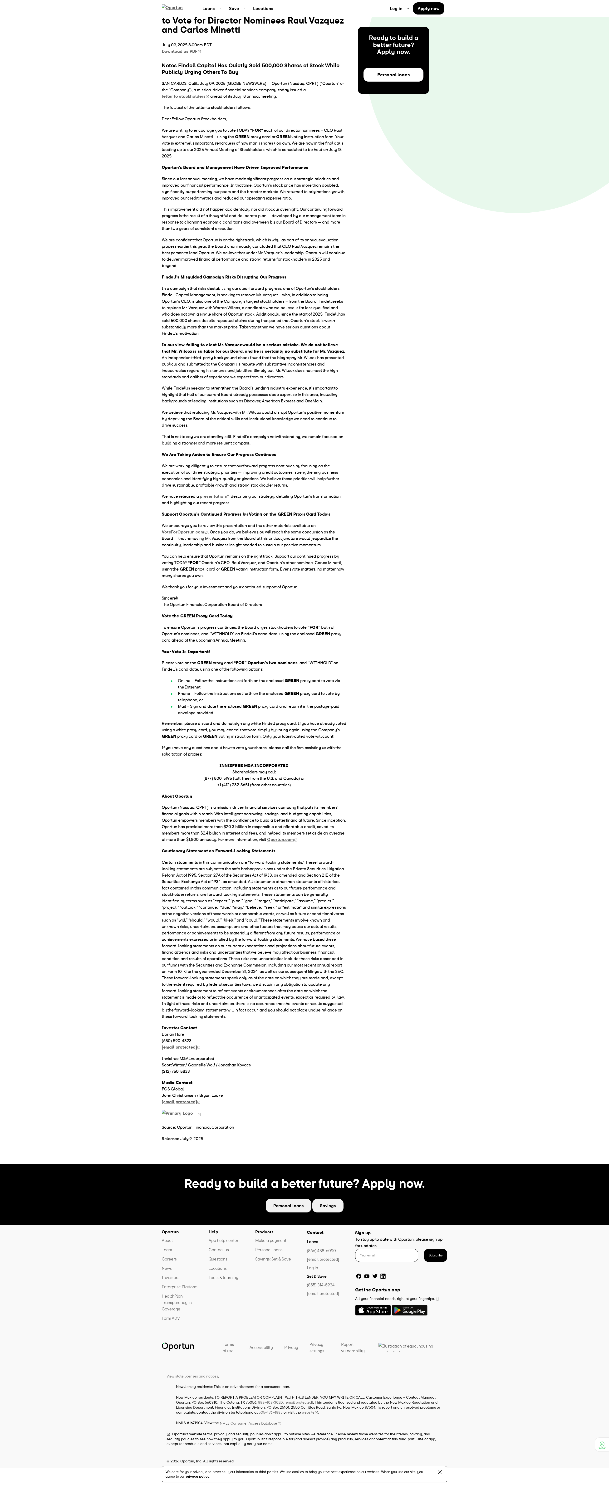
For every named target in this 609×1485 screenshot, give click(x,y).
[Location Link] (602, 1444)
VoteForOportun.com (183, 532)
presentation (213, 496)
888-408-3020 (270, 1402)
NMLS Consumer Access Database (248, 1423)
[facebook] (358, 1276)
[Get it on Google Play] (409, 1310)
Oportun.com (280, 839)
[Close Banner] (439, 1473)
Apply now (429, 8)
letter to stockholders (184, 96)
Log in (312, 1267)
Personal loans (393, 75)
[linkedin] (383, 1276)
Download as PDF (179, 51)
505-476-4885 (271, 1412)
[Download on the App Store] (373, 1310)
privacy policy (198, 1476)
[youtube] (366, 1276)
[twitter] (374, 1276)
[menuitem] (211, 8)
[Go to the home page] (178, 8)
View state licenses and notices (192, 1376)
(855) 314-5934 (321, 1285)
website (308, 1412)
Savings (328, 1205)
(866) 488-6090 (321, 1250)
